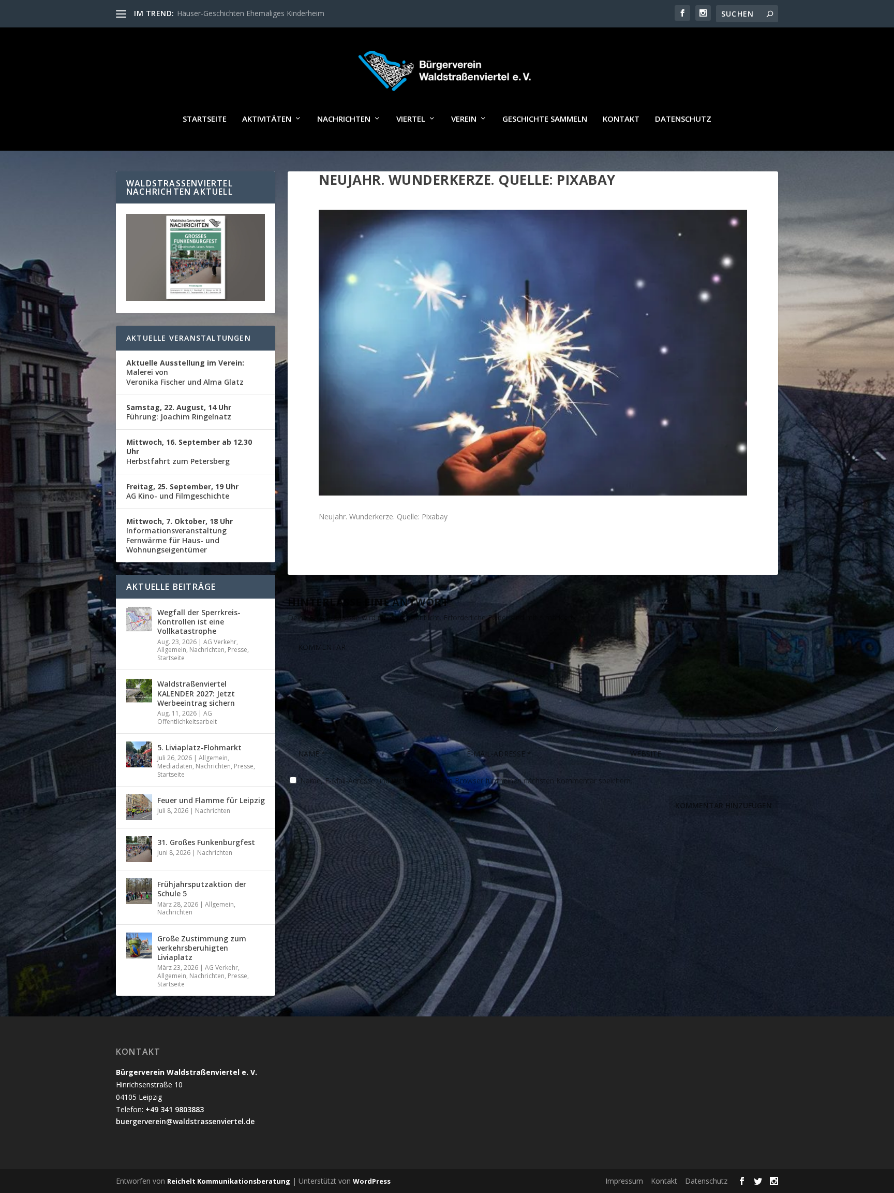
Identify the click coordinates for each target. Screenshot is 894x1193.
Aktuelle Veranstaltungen (188, 338)
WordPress (372, 1181)
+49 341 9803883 (174, 1109)
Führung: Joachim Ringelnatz (178, 411)
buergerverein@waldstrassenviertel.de (185, 1121)
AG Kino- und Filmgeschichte (182, 491)
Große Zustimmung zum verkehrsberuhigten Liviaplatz (201, 948)
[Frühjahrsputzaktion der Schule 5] (139, 891)
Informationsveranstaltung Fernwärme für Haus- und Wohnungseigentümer (179, 535)
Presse (237, 649)
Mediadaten (174, 766)
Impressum (624, 1181)
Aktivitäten (266, 119)
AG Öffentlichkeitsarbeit (187, 717)
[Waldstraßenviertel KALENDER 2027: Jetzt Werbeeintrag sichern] (139, 691)
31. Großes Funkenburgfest (206, 842)
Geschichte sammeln (544, 119)
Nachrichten (343, 119)
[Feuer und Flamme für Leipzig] (139, 807)
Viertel (410, 119)
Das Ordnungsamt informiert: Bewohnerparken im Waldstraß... (281, 13)
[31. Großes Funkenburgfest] (139, 849)
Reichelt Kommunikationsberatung (228, 1181)
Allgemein (171, 649)
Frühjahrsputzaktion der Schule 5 (201, 888)
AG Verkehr (219, 641)
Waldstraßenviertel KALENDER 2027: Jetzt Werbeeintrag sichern (196, 693)
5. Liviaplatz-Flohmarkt (199, 747)
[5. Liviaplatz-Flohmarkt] (139, 754)
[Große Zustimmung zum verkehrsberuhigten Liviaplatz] (139, 945)
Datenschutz (683, 119)
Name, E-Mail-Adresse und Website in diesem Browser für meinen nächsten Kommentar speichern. (466, 780)
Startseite (205, 119)
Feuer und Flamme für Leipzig (211, 800)
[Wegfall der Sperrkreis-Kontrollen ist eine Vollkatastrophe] (139, 619)
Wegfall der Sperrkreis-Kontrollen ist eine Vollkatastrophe (199, 621)
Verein (463, 119)
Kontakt (621, 119)
